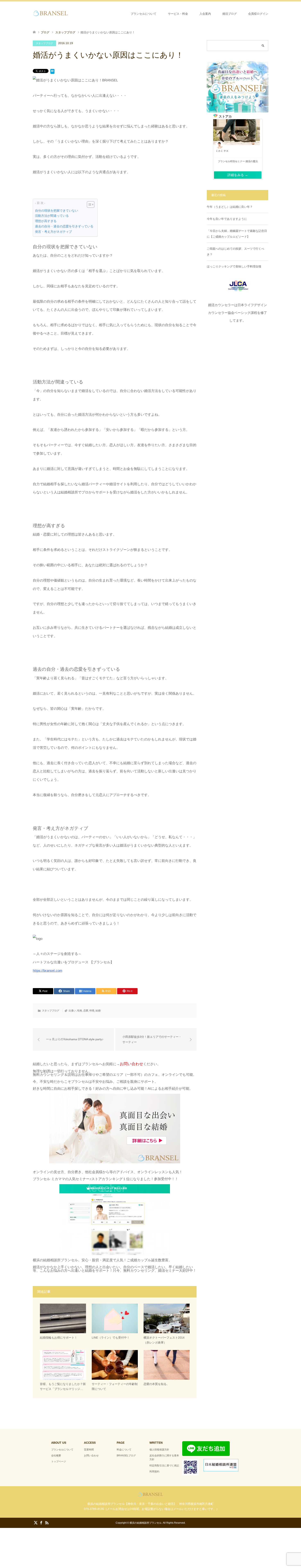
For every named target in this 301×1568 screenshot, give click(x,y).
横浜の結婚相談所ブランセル (146, 1522)
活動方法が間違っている (52, 215)
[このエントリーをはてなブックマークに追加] (52, 72)
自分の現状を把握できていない (56, 210)
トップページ (58, 1461)
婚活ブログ (229, 13)
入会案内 (205, 13)
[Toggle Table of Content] (88, 204)
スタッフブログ (44, 43)
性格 (79, 1010)
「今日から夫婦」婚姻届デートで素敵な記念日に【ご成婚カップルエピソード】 (237, 233)
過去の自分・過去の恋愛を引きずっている (64, 226)
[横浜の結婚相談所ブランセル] (68, 13)
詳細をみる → (237, 175)
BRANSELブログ (126, 1455)
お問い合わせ (91, 1455)
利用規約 (154, 1471)
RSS (46, 1522)
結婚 (98, 1010)
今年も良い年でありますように (227, 218)
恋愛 (85, 1010)
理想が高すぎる (46, 221)
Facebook (41, 1522)
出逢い (72, 1010)
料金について (124, 1449)
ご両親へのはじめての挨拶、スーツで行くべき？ (235, 251)
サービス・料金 (178, 13)
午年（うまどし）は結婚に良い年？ (230, 206)
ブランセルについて (143, 13)
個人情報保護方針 (159, 1449)
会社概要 (56, 1455)
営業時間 (89, 1449)
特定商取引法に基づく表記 (164, 1465)
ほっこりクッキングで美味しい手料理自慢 (234, 266)
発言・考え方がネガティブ (53, 231)
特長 (91, 1010)
